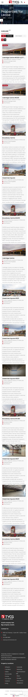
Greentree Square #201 (10, 298)
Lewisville (19, 667)
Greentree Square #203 (10, 379)
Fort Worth (8, 678)
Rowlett (19, 678)
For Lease (9, 36)
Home (4, 18)
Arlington (7, 667)
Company (21, 694)
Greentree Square (8, 178)
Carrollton (8, 669)
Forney (7, 676)
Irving (6, 683)
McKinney (19, 669)
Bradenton (20, 683)
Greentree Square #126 (10, 579)
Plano (18, 676)
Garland (6, 61)
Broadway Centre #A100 (11, 218)
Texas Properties (12, 141)
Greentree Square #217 (10, 459)
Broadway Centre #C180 (11, 419)
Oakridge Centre (12, 61)
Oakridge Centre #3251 (10, 98)
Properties (13, 694)
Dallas (7, 671)
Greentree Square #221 (10, 338)
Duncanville (8, 674)
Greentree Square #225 (10, 499)
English (17, 695)
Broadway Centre (8, 138)
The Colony (20, 680)
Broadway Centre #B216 (11, 539)
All (3, 36)
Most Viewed (19, 36)
